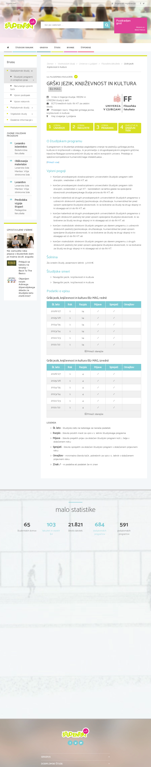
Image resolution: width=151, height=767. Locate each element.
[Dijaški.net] (75, 734)
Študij (57, 47)
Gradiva (44, 47)
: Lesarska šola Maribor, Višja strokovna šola (22, 168)
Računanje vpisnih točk (21, 87)
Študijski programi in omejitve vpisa (21, 78)
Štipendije (86, 47)
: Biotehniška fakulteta (21, 148)
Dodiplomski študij (19, 71)
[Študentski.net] (20, 24)
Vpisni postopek (22, 95)
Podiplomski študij (19, 107)
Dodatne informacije (20, 120)
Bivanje (70, 47)
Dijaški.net (11, 3)
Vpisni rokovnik (21, 101)
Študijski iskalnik (24, 47)
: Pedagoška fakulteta (21, 207)
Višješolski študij (18, 114)
